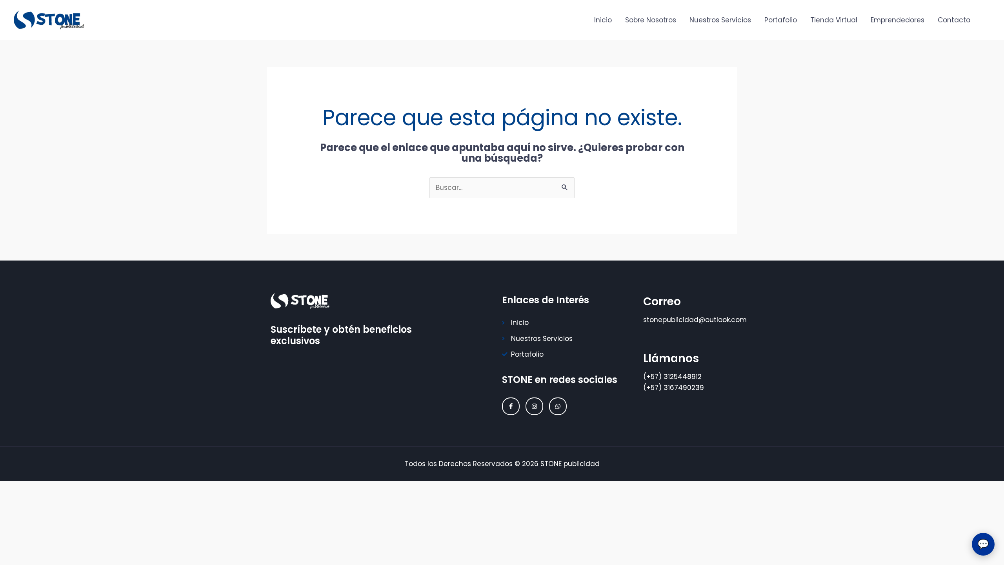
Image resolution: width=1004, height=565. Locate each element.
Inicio (603, 20)
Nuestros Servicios (720, 20)
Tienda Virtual (833, 20)
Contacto (954, 20)
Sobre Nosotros (650, 20)
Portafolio (780, 20)
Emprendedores (897, 20)
